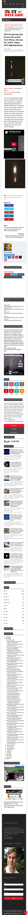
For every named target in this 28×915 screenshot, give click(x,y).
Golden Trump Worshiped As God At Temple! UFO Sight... (14, 716)
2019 (7, 638)
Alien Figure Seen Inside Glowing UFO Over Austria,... (14, 732)
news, (13, 49)
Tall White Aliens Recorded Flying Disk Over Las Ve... (14, 672)
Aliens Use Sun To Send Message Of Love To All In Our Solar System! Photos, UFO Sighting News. (17, 451)
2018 (7, 758)
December (9, 640)
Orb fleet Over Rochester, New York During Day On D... (15, 655)
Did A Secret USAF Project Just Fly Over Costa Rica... (14, 680)
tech (6, 26)
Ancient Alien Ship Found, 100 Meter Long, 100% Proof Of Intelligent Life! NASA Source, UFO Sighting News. (16, 503)
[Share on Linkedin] (9, 216)
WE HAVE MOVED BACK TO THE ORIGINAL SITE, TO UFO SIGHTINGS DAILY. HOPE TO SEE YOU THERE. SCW (16, 569)
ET (15, 24)
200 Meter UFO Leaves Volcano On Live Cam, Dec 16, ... (14, 686)
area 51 (7, 596)
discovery (7, 602)
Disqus (14, 274)
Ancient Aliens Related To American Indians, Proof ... (13, 696)
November (9, 745)
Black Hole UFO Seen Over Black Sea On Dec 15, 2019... (14, 688)
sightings (16, 25)
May (8, 754)
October (9, 746)
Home (6, 24)
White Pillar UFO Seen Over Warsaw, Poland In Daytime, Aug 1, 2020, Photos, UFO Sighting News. (16, 517)
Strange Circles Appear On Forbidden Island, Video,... (13, 702)
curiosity (7, 599)
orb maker (7, 25)
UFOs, (22, 51)
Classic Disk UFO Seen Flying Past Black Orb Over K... (14, 666)
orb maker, (20, 49)
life (6, 608)
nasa (6, 614)
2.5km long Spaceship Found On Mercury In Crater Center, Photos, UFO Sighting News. (16, 464)
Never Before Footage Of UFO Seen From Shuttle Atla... (15, 727)
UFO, (20, 51)
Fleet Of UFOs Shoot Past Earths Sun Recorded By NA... (14, 647)
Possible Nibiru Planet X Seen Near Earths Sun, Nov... (15, 743)
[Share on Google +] (9, 212)
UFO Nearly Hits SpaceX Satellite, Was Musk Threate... (14, 683)
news (18, 24)
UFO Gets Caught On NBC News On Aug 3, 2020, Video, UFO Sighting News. (17, 544)
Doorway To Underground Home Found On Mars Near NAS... (14, 718)
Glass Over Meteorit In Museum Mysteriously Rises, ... (14, 675)
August (9, 749)
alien (9, 24)
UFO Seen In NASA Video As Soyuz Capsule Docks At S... (14, 677)
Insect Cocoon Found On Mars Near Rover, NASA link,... (15, 713)
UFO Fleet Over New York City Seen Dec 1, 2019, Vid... (15, 740)
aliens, (9, 49)
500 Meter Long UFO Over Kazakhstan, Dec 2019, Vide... (14, 650)
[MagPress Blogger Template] (14, 13)
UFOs (12, 26)
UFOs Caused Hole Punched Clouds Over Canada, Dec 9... (15, 707)
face (6, 605)
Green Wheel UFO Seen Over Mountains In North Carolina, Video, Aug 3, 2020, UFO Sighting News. (16, 555)
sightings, (10, 51)
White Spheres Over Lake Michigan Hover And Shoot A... (15, 721)
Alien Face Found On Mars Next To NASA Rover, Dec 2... (14, 664)
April (8, 755)
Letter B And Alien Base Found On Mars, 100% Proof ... (14, 661)
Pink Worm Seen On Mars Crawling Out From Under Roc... (14, 737)
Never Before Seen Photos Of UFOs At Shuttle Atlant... (15, 705)
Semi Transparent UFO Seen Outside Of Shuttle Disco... (13, 694)
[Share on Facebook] (9, 205)
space (20, 25)
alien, (6, 49)
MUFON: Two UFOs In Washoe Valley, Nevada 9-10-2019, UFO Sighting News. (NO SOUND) (16, 478)
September (10, 748)
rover (6, 623)
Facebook (20, 274)
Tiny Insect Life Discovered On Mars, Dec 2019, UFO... (14, 642)
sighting (11, 25)
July (8, 751)
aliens (13, 24)
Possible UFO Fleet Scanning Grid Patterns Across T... (14, 645)
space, (14, 51)
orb (21, 24)
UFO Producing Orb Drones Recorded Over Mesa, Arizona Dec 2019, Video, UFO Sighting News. (13, 39)
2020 (7, 637)
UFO (9, 26)
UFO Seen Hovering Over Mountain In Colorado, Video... (15, 710)
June (8, 752)
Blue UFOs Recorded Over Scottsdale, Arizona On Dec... (14, 669)
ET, (11, 49)
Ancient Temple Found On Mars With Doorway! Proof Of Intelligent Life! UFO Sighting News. (17, 490)
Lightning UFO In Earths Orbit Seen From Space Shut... (15, 724)
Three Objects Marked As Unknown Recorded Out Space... (15, 735)
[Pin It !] (9, 219)
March (8, 757)
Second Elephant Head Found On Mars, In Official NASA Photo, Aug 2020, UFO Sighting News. (17, 530)
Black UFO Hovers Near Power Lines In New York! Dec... (13, 658)
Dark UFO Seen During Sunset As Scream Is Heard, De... (14, 653)
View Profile (10, 255)
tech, (17, 51)
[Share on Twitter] (9, 209)
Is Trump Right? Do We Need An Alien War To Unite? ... (14, 729)
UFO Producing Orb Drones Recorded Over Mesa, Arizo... (14, 699)
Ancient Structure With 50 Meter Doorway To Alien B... (14, 691)
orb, (16, 49)
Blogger (8, 274)
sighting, (6, 51)
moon (6, 611)
